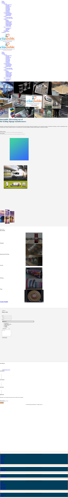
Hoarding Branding (3, 485)
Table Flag (7, 29)
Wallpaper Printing (9, 24)
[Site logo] (7, 41)
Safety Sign (8, 10)
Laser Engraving (8, 14)
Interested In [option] (6, 323)
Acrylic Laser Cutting (9, 18)
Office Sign (8, 7)
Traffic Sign (8, 61)
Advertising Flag (8, 78)
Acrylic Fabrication (9, 17)
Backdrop (7, 20)
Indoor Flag (8, 28)
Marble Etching (8, 15)
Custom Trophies (6, 31)
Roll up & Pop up (3, 487)
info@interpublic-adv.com (6, 369)
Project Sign (8, 8)
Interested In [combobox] (5, 321)
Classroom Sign (8, 6)
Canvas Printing (8, 26)
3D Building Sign (9, 4)
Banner (7, 70)
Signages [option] (5, 326)
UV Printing (6, 30)
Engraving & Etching (7, 12)
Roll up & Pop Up (9, 23)
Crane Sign (8, 11)
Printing (5, 69)
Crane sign (2, 457)
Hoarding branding (9, 21)
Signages (5, 3)
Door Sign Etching (9, 13)
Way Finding (8, 9)
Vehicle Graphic (8, 25)
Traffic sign (2, 462)
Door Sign (7, 5)
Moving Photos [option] (6, 325)
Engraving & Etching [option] (7, 324)
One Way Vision (8, 22)
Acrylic (5, 16)
